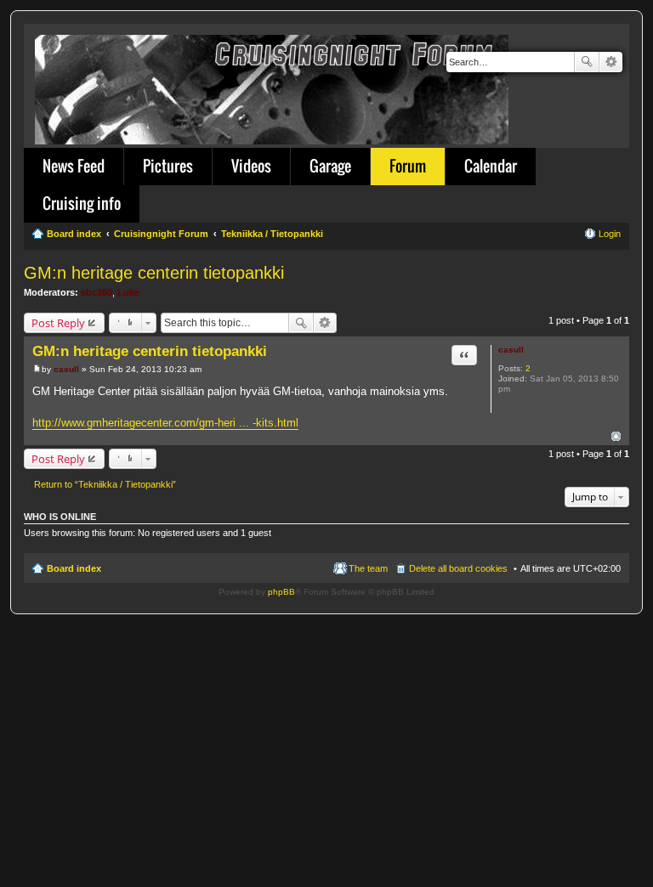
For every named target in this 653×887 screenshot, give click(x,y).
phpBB (281, 591)
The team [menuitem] (368, 568)
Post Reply (58, 323)
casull (511, 349)
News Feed (74, 166)
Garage (330, 166)
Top (616, 436)
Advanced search (610, 62)
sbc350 (96, 292)
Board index (74, 568)
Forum (407, 166)
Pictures (168, 166)
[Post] (37, 369)
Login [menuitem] (610, 234)
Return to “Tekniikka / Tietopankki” (105, 484)
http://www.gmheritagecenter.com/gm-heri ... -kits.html (165, 422)
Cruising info (82, 203)
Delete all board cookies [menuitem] (458, 568)
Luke (128, 292)
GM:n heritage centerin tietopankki (154, 272)
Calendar (490, 166)
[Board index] (273, 86)
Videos (251, 166)
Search (586, 62)
